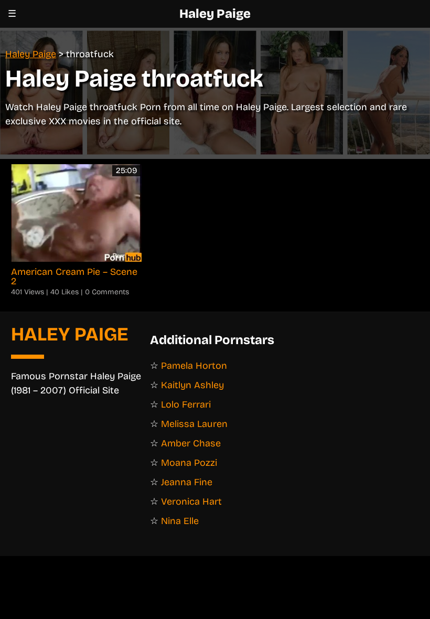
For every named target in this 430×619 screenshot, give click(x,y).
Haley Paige (215, 13)
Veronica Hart (191, 501)
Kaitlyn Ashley (192, 385)
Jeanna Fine (186, 482)
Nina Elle (180, 521)
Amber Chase (191, 443)
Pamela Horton (194, 365)
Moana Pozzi (189, 462)
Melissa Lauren (194, 424)
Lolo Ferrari (186, 404)
